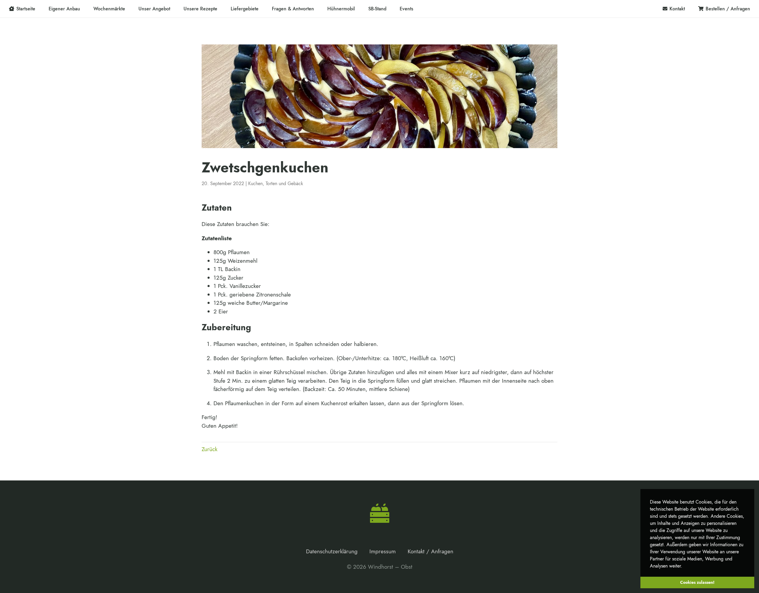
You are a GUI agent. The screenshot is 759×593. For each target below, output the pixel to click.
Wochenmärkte (109, 8)
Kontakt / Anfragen (430, 551)
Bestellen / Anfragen (728, 8)
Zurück (209, 449)
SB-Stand (377, 8)
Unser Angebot (154, 8)
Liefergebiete (245, 8)
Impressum (382, 551)
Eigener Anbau (64, 8)
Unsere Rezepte (200, 8)
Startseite (25, 8)
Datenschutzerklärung (332, 551)
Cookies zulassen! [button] (697, 582)
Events (406, 8)
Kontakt (677, 8)
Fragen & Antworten (293, 8)
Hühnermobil (341, 8)
